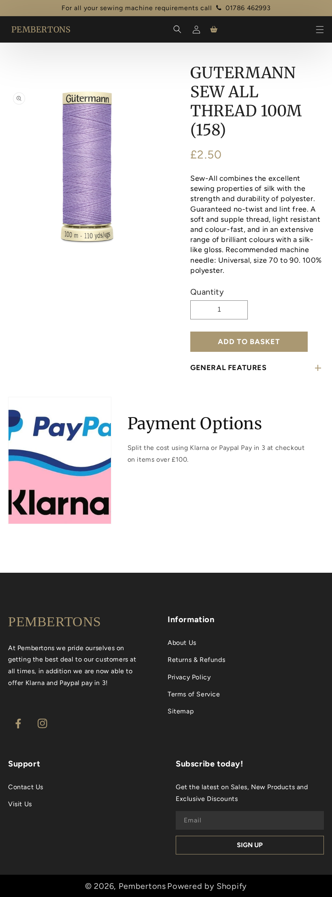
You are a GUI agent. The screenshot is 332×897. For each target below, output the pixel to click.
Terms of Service (194, 694)
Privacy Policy (189, 677)
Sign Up (250, 845)
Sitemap (181, 711)
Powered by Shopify (207, 886)
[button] (320, 30)
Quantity (207, 292)
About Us (182, 643)
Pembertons (142, 886)
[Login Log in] (194, 29)
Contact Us (25, 787)
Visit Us (20, 804)
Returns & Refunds (196, 660)
